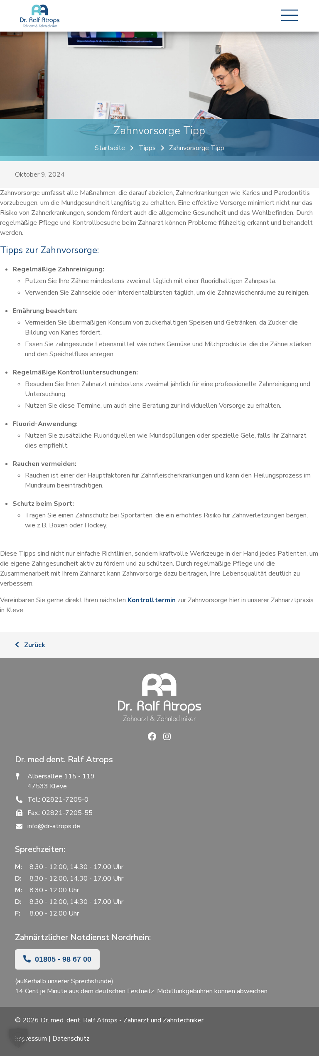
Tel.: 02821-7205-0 (57, 799)
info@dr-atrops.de (53, 826)
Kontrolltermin (152, 600)
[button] (18, 1037)
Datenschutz (71, 1038)
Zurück (33, 645)
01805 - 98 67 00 (62, 959)
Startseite (110, 148)
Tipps (147, 148)
